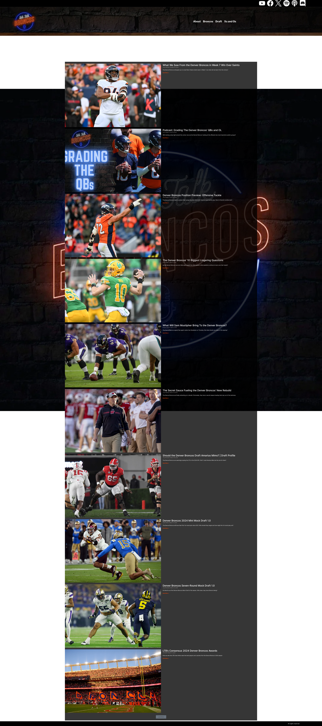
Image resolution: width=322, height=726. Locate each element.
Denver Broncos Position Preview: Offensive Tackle (192, 195)
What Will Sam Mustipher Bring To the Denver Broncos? (195, 325)
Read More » (166, 72)
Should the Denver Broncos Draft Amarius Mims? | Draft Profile (199, 455)
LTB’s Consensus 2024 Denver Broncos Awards (190, 650)
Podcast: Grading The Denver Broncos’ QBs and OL (192, 130)
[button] (161, 717)
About (197, 21)
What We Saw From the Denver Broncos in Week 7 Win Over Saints (201, 65)
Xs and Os (230, 21)
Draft (218, 21)
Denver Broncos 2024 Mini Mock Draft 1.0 (187, 520)
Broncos (208, 21)
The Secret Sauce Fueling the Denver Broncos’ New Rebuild (197, 390)
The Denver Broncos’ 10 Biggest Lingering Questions (193, 260)
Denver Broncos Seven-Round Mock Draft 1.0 (189, 585)
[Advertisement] (161, 48)
